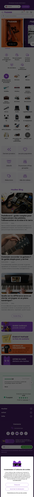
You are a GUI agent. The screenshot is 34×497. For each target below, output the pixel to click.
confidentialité (17, 480)
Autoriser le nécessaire (17, 489)
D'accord (17, 485)
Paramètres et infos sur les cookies (17, 493)
